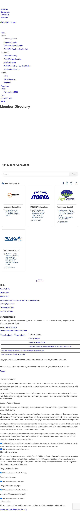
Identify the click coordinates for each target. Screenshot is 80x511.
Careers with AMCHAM (7, 307)
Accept (2, 371)
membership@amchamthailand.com (13, 330)
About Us (4, 9)
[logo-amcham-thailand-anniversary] (15, 22)
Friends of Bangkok (34, 338)
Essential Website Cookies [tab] (10, 403)
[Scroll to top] (0, 362)
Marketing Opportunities (7, 304)
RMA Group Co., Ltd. (12, 251)
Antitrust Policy (4, 296)
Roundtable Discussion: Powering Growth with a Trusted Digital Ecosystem (22, 350)
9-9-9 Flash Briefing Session (37, 342)
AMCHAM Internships (6, 311)
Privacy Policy (4, 293)
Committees (5, 12)
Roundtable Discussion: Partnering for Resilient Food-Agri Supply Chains (50, 346)
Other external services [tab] (8, 452)
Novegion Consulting (12, 207)
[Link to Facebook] (1, 1)
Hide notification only (19, 509)
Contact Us (5, 15)
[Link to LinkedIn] (1, 4)
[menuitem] (40, 9)
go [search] (74, 174)
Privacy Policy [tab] (5, 501)
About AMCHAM (5, 289)
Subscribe (4, 17)
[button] (3, 183)
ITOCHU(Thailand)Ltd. (39, 207)
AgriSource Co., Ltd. (65, 207)
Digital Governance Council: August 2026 (13, 354)
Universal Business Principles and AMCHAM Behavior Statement (19, 300)
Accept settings (5, 509)
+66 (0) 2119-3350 (10, 327)
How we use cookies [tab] (7, 379)
